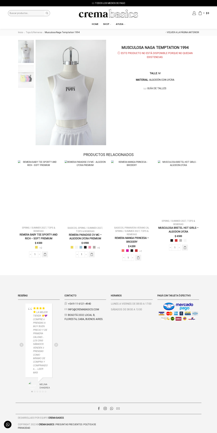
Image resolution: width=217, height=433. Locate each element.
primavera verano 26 (137, 227)
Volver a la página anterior (183, 32)
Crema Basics (56, 418)
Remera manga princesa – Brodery (132, 239)
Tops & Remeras (34, 32)
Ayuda (119, 24)
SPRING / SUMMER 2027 (34, 227)
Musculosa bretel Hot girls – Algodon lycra (178, 229)
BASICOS (72, 228)
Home (95, 24)
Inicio (20, 32)
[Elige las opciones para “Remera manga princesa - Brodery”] (138, 258)
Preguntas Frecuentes (69, 424)
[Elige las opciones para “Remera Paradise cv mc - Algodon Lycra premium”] (92, 254)
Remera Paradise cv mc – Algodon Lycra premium (85, 236)
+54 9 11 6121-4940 (79, 303)
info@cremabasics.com (83, 309)
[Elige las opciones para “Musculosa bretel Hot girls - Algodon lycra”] (185, 248)
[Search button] (47, 13)
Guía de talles (156, 88)
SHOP (106, 24)
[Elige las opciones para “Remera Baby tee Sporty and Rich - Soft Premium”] (45, 254)
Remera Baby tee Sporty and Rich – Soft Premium (39, 236)
